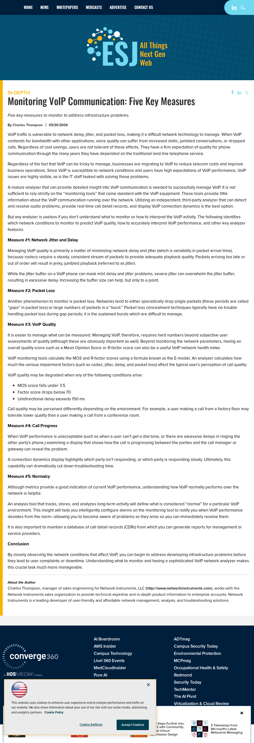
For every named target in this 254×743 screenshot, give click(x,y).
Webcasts (94, 8)
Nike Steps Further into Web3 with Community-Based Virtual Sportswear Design (167, 729)
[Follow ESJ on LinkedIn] (235, 8)
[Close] (148, 684)
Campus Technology (113, 653)
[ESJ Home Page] (11, 8)
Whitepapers (67, 8)
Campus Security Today (196, 646)
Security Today (187, 682)
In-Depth (19, 92)
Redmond (183, 675)
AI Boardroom (107, 639)
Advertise (118, 8)
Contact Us (143, 8)
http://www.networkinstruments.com (179, 588)
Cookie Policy (54, 712)
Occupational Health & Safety (201, 668)
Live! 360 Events (109, 661)
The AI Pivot (185, 696)
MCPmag (182, 661)
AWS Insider (105, 646)
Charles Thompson (28, 124)
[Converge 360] (30, 657)
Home (28, 8)
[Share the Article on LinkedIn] (238, 93)
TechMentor (185, 689)
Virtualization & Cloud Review (201, 703)
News (44, 8)
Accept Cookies (133, 724)
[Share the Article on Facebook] (231, 93)
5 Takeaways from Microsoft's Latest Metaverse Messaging (227, 729)
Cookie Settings (91, 724)
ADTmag (182, 639)
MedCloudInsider (110, 668)
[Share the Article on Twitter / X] (246, 93)
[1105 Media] (23, 674)
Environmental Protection (197, 653)
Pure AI (100, 675)
